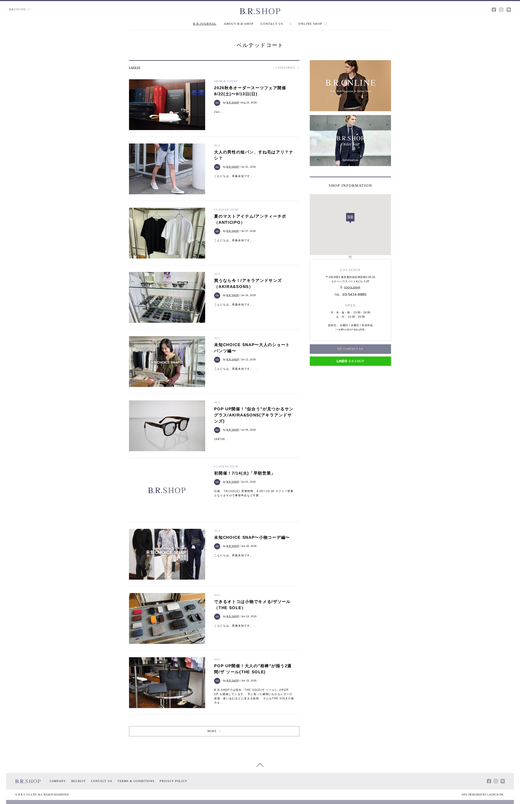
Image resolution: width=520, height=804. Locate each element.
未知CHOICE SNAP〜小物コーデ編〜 (252, 537)
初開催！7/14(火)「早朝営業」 (244, 473)
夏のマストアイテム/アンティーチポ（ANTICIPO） (250, 219)
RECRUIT (78, 781)
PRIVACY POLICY (173, 781)
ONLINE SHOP (310, 23)
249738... (221, 439)
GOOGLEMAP (352, 287)
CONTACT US (272, 23)
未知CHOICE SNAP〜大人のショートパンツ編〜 (252, 347)
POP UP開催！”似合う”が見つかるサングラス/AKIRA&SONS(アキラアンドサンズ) (254, 415)
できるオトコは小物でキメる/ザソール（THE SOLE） (252, 604)
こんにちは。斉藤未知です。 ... (236, 368)
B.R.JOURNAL (205, 23)
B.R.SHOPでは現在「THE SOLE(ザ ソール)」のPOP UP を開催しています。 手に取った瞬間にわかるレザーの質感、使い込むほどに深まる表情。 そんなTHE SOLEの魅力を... (254, 696)
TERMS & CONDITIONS (136, 781)
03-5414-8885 (354, 294)
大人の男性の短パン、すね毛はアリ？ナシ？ (254, 155)
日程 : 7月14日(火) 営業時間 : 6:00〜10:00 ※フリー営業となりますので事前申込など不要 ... (254, 493)
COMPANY (58, 781)
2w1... (218, 111)
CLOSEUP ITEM (226, 209)
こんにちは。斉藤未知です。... (235, 176)
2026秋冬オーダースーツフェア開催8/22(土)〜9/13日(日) (250, 91)
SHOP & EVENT (226, 81)
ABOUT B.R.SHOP (239, 23)
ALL (217, 145)
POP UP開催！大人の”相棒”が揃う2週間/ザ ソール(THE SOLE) (253, 669)
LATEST (135, 67)
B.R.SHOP (232, 102)
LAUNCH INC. (496, 794)
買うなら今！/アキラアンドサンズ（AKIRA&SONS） (248, 283)
